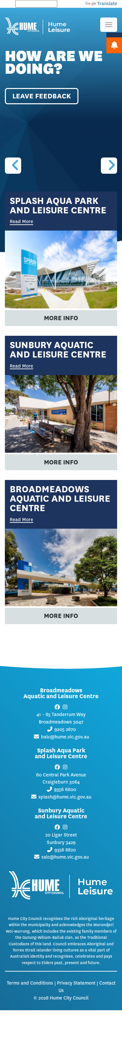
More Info (61, 318)
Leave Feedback (41, 96)
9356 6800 (65, 789)
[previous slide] (13, 165)
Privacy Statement (76, 983)
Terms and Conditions (30, 983)
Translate (107, 4)
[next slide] (109, 165)
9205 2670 (65, 729)
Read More (21, 366)
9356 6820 (65, 850)
